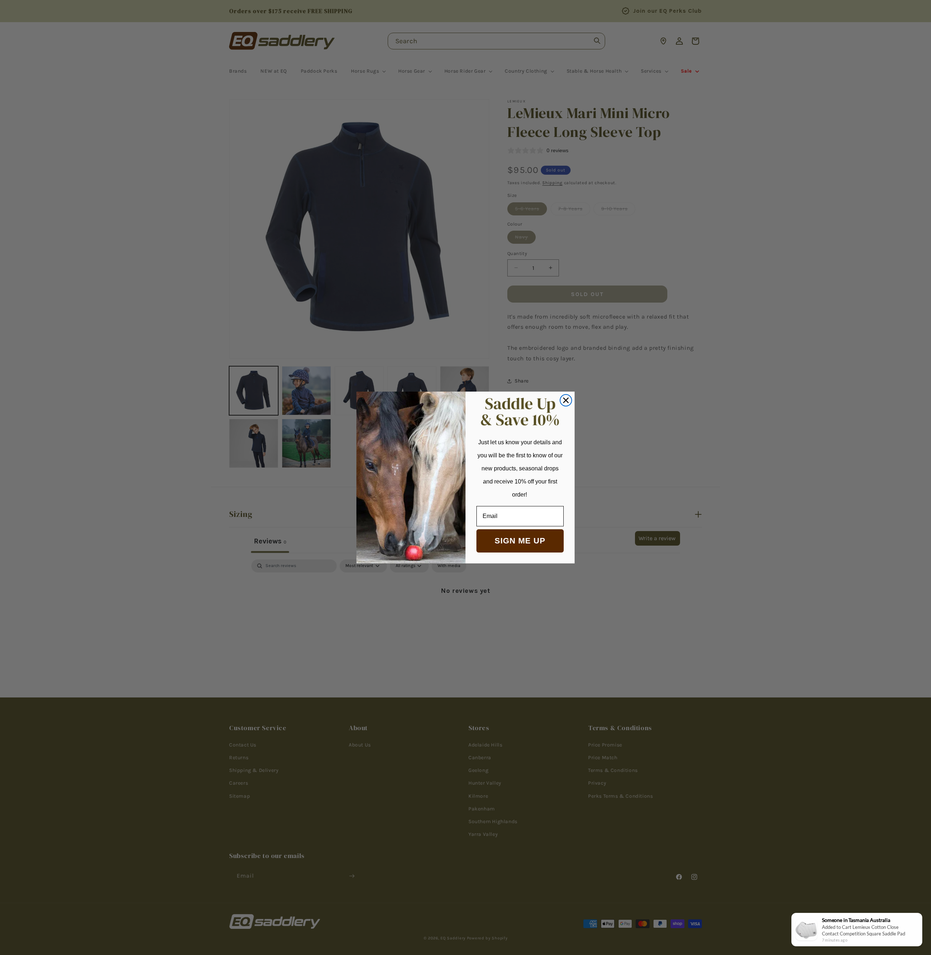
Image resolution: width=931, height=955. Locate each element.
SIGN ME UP (520, 540)
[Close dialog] (566, 400)
